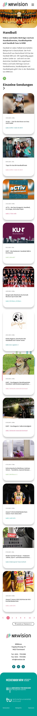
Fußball (19, 48)
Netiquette (18, 708)
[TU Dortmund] (18, 700)
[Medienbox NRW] (18, 680)
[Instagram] (18, 667)
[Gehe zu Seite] (34, 617)
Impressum (31, 708)
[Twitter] (23, 667)
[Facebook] (13, 667)
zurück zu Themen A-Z (23, 624)
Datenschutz (6, 708)
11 (30, 618)
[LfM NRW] (18, 690)
